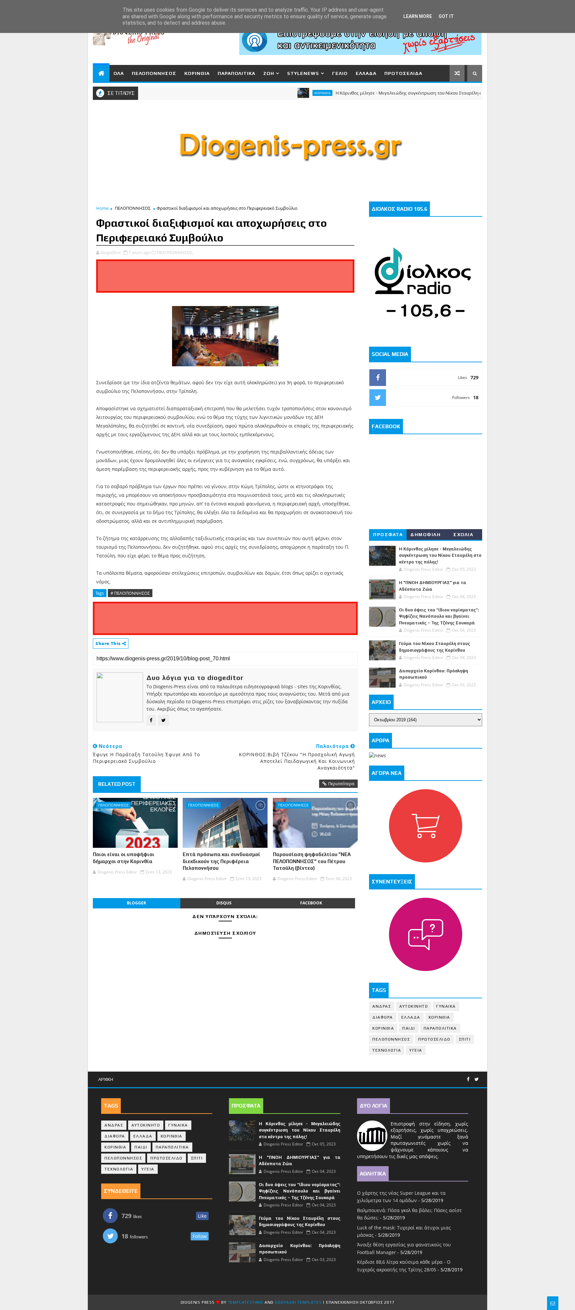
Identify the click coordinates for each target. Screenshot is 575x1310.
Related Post (116, 784)
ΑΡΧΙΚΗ (105, 1079)
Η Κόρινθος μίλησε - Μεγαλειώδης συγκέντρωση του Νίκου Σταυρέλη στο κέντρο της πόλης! (405, 93)
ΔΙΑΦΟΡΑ (382, 1017)
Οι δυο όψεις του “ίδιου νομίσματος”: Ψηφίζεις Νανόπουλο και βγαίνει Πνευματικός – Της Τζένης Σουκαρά (439, 616)
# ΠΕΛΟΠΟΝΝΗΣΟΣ (130, 593)
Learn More (417, 16)
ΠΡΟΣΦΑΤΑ (388, 534)
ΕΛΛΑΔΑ (366, 73)
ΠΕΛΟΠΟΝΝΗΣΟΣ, (175, 252)
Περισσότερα (341, 784)
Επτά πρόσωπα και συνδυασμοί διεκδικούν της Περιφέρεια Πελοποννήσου (221, 861)
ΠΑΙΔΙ (408, 1028)
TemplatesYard (245, 1302)
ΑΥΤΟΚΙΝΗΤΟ (413, 1006)
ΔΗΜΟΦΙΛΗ (425, 534)
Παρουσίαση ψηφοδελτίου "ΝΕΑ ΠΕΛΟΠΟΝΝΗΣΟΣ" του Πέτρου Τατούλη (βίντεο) (312, 861)
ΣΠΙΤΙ (465, 1039)
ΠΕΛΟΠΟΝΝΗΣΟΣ (154, 73)
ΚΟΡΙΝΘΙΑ (197, 73)
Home (102, 208)
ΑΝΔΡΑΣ (381, 1006)
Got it (446, 16)
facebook (311, 903)
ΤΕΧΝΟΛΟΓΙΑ (386, 1050)
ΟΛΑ (118, 73)
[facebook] (468, 1079)
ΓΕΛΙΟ (340, 73)
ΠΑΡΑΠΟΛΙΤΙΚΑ (236, 73)
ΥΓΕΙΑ (415, 1050)
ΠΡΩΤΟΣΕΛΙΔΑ (403, 73)
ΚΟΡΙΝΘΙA (383, 1028)
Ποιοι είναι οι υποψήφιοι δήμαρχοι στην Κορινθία (123, 857)
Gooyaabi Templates (298, 1302)
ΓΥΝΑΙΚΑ (446, 1006)
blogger (136, 903)
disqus (224, 903)
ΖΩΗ (268, 73)
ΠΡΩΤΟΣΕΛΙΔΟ (434, 1039)
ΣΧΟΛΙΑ (463, 534)
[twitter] (476, 1079)
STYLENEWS (303, 73)
